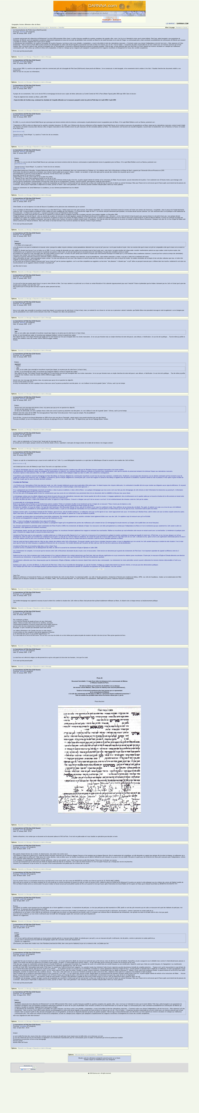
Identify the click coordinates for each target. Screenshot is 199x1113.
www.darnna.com (19, 131)
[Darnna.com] (99, 8)
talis (21, 993)
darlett (22, 61)
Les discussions (33, 27)
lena (21, 276)
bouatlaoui (23, 847)
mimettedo (23, 1026)
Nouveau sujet (44, 27)
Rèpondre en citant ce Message (42, 57)
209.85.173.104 (18, 136)
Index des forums (22, 27)
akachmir (23, 32)
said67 (22, 899)
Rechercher (53, 27)
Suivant (185, 27)
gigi (21, 613)
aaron (21, 829)
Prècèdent (179, 27)
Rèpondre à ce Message (25, 57)
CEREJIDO (23, 874)
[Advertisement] (77, 19)
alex (21, 234)
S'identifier (61, 27)
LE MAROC (170, 23)
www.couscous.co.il (19, 463)
